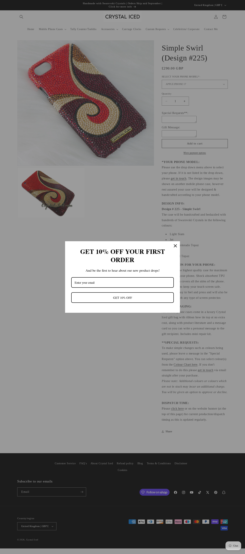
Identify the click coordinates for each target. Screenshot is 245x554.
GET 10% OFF (122, 298)
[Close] (175, 245)
